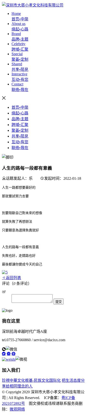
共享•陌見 (20, 136)
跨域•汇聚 (20, 125)
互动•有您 (20, 142)
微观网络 (17, 409)
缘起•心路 (20, 113)
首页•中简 (20, 107)
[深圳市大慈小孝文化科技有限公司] (32, 5)
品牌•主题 (20, 119)
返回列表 (13, 278)
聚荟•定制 (20, 130)
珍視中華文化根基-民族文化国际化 (31, 380)
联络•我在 (20, 148)
